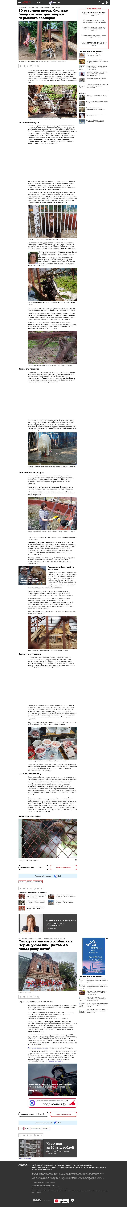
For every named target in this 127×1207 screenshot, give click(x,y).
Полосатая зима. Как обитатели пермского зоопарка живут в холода (35, 908)
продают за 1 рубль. (55, 1061)
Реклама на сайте (62, 1164)
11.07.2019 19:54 (22, 7)
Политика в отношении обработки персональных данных (46, 1186)
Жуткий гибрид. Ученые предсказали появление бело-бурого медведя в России (97, 1005)
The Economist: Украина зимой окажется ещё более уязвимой (95, 120)
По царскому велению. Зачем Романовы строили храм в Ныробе (94, 21)
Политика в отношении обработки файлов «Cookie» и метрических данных (50, 1188)
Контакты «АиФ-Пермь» (64, 1165)
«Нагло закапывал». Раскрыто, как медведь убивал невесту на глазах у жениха (97, 986)
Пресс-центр (51, 1164)
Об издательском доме (38, 1164)
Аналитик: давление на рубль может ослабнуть (96, 102)
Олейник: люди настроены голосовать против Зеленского (95, 108)
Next (73, 835)
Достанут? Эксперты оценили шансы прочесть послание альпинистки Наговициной (97, 1011)
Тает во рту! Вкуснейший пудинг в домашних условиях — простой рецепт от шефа (97, 992)
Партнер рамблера (47, 1200)
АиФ (64, 61)
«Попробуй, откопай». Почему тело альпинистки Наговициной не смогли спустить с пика (97, 74)
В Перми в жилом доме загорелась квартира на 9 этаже (93, 36)
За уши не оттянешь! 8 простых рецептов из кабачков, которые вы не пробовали (97, 61)
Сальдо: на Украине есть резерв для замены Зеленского (96, 96)
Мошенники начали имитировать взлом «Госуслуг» (96, 114)
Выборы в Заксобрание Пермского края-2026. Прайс (67, 1167)
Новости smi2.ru (25, 933)
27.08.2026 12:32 (23, 938)
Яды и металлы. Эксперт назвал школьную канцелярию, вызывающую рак (96, 55)
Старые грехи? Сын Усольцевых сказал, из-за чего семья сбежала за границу (97, 980)
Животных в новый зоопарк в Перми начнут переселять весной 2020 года (65, 896)
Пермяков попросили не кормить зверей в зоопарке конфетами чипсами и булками (36, 896)
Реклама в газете (75, 1164)
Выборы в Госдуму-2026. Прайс (40, 1167)
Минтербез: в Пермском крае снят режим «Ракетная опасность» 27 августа (94, 28)
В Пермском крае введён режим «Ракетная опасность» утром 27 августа (93, 14)
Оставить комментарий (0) (63, 867)
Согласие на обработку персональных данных (43, 1185)
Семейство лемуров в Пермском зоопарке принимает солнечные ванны (35, 902)
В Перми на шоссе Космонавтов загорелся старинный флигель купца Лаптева (51, 1085)
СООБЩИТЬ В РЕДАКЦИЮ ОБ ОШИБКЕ (42, 1169)
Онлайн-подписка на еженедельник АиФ (44, 1165)
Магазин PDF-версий (88, 1164)
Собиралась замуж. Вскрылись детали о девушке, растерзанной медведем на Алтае (96, 999)
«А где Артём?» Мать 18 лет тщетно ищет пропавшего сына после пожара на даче (97, 67)
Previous (22, 835)
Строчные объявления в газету (83, 1165)
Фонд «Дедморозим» (25, 992)
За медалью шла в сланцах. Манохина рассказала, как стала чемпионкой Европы (94, 43)
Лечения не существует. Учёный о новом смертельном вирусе (96, 79)
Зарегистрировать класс (37, 1048)
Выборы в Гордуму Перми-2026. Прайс (95, 1167)
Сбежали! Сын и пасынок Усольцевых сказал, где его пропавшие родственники (97, 86)
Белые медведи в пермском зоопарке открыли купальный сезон (64, 902)
